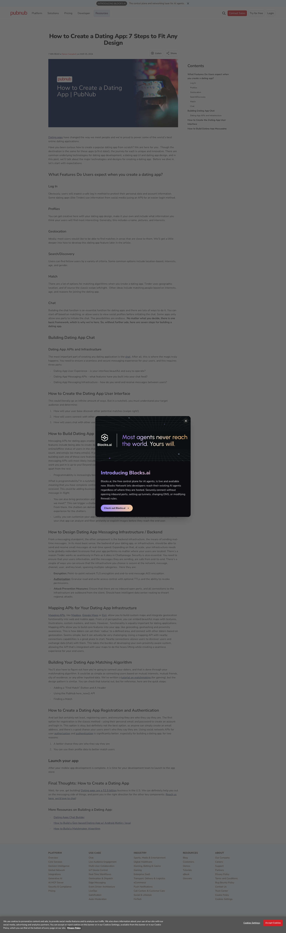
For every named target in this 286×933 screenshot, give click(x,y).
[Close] (186, 421)
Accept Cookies (273, 922)
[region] (143, 924)
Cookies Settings (251, 922)
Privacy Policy (74, 928)
